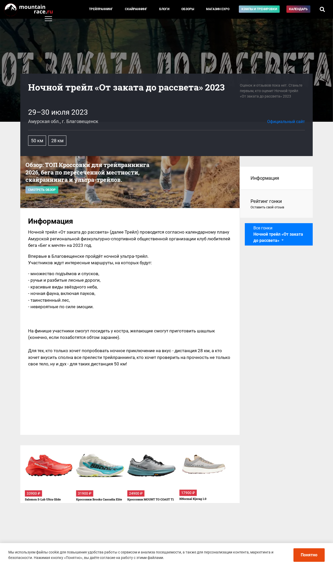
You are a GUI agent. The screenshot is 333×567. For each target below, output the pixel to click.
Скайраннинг (136, 9)
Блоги (164, 9)
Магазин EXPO (217, 9)
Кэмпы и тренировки (259, 9)
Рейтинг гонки (267, 203)
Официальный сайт (286, 121)
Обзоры (187, 9)
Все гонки (278, 234)
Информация (265, 178)
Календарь (298, 9)
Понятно (309, 554)
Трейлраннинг (101, 9)
